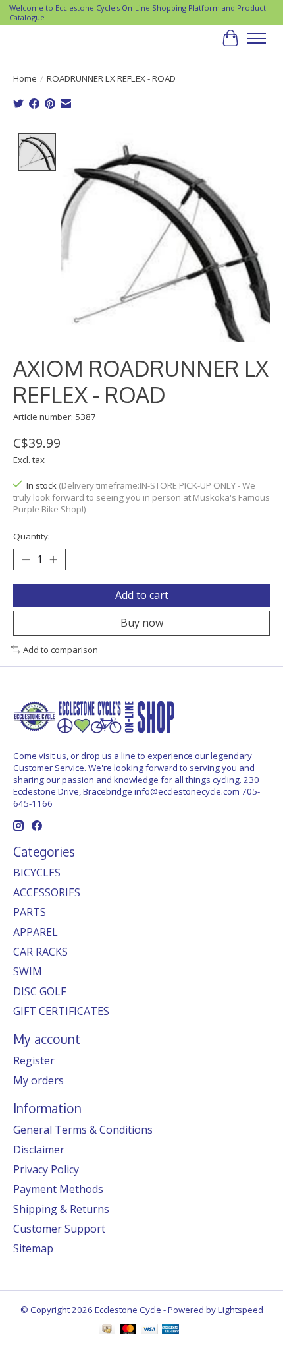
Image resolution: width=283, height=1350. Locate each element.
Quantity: (31, 536)
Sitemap (33, 1248)
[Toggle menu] (257, 38)
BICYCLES (37, 872)
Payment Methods (58, 1189)
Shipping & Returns (61, 1209)
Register (34, 1060)
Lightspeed (240, 1310)
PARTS (29, 912)
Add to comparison (60, 650)
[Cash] (107, 1330)
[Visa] (149, 1330)
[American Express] (170, 1330)
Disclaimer (38, 1149)
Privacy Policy (46, 1169)
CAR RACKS (40, 951)
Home (25, 78)
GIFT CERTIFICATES (61, 1011)
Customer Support (59, 1228)
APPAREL (35, 932)
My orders (38, 1080)
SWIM (27, 971)
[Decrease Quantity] (25, 559)
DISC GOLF (39, 991)
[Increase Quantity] (53, 559)
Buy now (141, 622)
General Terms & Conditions (83, 1129)
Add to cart (141, 595)
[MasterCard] (128, 1330)
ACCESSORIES (46, 892)
